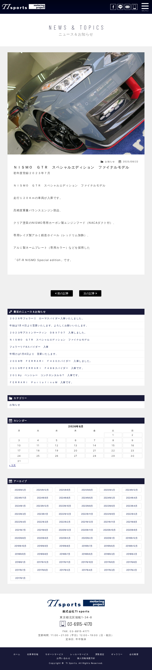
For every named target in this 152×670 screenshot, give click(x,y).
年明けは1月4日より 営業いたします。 (34, 353)
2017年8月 (131, 562)
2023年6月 (109, 505)
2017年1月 (20, 578)
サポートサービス (54, 654)
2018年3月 (109, 554)
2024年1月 (20, 505)
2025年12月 (42, 489)
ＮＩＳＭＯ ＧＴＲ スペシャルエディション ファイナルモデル (50, 339)
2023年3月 (20, 514)
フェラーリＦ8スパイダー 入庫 (29, 346)
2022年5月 (131, 514)
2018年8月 (42, 554)
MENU (145, 7)
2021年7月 (20, 530)
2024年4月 (131, 497)
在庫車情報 (33, 654)
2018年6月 (87, 554)
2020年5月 (64, 538)
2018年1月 (20, 562)
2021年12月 (87, 521)
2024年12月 (131, 489)
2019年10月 (20, 546)
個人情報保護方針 (86, 658)
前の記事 (62, 293)
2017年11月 (64, 562)
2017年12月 (42, 562)
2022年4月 (20, 521)
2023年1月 (42, 514)
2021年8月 (131, 521)
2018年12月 (132, 546)
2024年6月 (87, 497)
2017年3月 (109, 570)
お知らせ (110, 161)
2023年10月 (65, 505)
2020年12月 (65, 530)
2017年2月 (131, 570)
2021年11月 (109, 521)
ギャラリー (117, 654)
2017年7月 (20, 570)
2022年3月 (42, 521)
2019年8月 (64, 546)
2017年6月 (42, 570)
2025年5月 (109, 489)
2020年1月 (109, 538)
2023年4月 (131, 505)
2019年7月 (87, 546)
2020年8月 (20, 538)
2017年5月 (65, 570)
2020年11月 (87, 530)
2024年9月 (42, 497)
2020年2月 (87, 538)
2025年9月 (64, 489)
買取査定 (99, 654)
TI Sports (24, 7)
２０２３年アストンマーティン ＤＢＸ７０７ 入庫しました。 (48, 332)
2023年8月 (87, 505)
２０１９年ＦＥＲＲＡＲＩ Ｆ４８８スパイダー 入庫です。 (47, 368)
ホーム (16, 654)
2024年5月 (109, 497)
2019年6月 (109, 546)
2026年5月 (20, 489)
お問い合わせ (127, 7)
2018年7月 (65, 554)
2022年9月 (109, 514)
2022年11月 (87, 514)
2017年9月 (109, 562)
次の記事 (89, 293)
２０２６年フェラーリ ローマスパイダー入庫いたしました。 (47, 318)
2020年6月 (42, 538)
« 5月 (12, 465)
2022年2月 (64, 521)
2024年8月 (64, 497)
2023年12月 (42, 505)
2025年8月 (87, 489)
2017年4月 (87, 570)
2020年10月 (109, 530)
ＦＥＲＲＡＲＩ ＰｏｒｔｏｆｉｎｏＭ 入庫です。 (42, 382)
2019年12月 (132, 538)
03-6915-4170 (135, 7)
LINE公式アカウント (120, 7)
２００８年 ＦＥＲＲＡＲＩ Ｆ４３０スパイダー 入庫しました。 (51, 360)
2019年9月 (42, 546)
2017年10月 (87, 562)
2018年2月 (131, 554)
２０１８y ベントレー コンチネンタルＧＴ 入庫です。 (45, 375)
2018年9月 (20, 554)
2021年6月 (42, 530)
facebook (113, 7)
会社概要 (134, 654)
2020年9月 (131, 530)
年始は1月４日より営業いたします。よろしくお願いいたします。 (49, 325)
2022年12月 (65, 514)
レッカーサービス (79, 654)
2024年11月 (20, 497)
